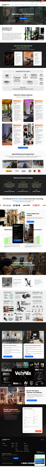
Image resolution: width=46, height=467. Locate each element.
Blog (16, 448)
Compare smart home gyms (19, 451)
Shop (42, 0)
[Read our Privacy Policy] (21, 237)
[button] (13, 4)
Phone (33, 413)
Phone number (15, 231)
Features (17, 449)
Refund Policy (26, 446)
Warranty (12, 446)
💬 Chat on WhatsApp (40, 458)
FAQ (16, 446)
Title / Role (25, 416)
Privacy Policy (26, 448)
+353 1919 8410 (32, 2)
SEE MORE (17, 240)
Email (24, 413)
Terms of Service (26, 449)
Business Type (25, 419)
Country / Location (35, 416)
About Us (17, 445)
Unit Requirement (35, 419)
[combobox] (15, 233)
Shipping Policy (26, 445)
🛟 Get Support (39, 463)
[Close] (33, 225)
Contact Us (12, 445)
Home (3, 10)
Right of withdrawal (26, 451)
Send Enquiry (38, 431)
